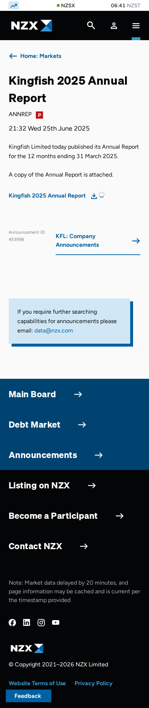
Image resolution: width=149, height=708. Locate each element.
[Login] (114, 25)
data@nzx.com (53, 330)
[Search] (91, 27)
